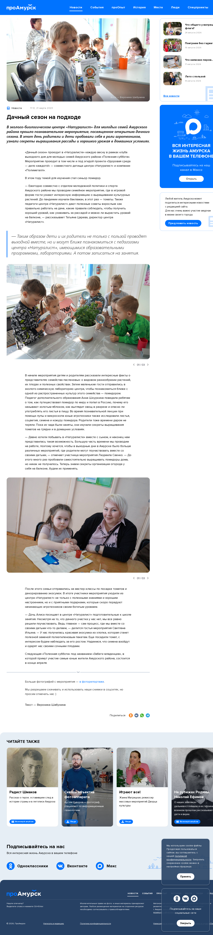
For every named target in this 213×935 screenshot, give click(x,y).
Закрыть (185, 923)
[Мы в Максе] (194, 898)
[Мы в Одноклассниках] (177, 898)
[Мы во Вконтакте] (185, 898)
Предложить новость (183, 223)
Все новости (171, 96)
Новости (133, 893)
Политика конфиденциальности (95, 923)
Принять (185, 876)
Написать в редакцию (53, 923)
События (147, 893)
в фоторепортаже (91, 681)
